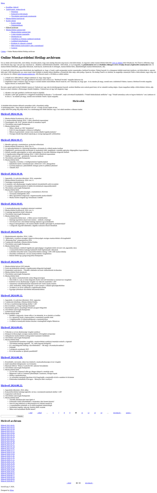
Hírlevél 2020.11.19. (8, 458)
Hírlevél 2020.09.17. (8, 475)
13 (95, 413)
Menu (3, 3)
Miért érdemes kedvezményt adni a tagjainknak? (27, 46)
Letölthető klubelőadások (19, 41)
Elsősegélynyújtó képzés (19, 14)
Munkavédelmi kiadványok (15, 18)
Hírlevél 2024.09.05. (12, 327)
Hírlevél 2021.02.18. (8, 437)
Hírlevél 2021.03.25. (8, 427)
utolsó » (128, 413)
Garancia (14, 48)
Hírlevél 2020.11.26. (8, 456)
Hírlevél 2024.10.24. (12, 114)
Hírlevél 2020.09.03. (8, 479)
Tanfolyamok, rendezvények (15, 9)
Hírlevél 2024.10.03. (12, 203)
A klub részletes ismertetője (20, 34)
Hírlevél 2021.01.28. (8, 443)
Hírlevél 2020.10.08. (8, 469)
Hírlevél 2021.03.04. (8, 433)
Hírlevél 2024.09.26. (12, 231)
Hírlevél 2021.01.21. (8, 445)
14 (101, 413)
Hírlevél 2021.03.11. (8, 431)
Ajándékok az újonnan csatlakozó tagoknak (25, 39)
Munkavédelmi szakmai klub (15, 30)
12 (88, 413)
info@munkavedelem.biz (26, 74)
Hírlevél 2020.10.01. (8, 471)
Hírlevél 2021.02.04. (8, 441)
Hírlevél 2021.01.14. (8, 446)
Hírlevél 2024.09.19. (12, 261)
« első (30, 413)
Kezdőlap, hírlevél (12, 7)
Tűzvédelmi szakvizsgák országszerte (23, 16)
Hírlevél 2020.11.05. (8, 462)
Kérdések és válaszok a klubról (21, 43)
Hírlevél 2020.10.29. (8, 464)
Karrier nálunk (11, 21)
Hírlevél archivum (12, 27)
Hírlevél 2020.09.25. (8, 473)
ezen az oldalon (117, 63)
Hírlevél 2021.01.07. (8, 448)
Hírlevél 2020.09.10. (8, 477)
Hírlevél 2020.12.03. (8, 454)
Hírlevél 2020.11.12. (8, 460)
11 (82, 413)
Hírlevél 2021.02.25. (8, 435)
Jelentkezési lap (16, 36)
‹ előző (39, 413)
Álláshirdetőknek (17, 25)
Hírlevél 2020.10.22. (8, 466)
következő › (117, 413)
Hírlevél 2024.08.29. (12, 357)
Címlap (3, 51)
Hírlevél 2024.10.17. (12, 140)
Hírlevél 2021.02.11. (8, 439)
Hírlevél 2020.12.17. (8, 450)
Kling (12, 490)
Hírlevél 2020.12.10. (8, 452)
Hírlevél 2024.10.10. (12, 173)
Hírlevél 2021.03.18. (8, 429)
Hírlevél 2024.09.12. (12, 295)
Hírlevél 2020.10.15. (8, 468)
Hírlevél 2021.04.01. (8, 425)
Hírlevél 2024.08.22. (12, 385)
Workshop (14, 12)
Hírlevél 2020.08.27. (8, 481)
